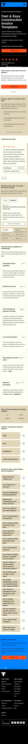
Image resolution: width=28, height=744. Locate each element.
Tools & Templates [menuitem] (18, 703)
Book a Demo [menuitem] (17, 686)
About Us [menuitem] (3, 681)
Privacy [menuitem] (3, 689)
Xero (10, 394)
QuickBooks (17, 394)
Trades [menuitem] (3, 705)
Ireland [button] (3, 715)
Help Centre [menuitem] (17, 691)
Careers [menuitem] (3, 686)
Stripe (10, 371)
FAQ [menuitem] (15, 696)
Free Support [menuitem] (17, 689)
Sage (6, 394)
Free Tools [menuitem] (16, 693)
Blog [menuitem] (15, 708)
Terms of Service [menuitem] (5, 691)
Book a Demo (14, 86)
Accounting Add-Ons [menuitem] (6, 708)
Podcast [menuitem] (16, 705)
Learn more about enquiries (14, 223)
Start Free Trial (14, 50)
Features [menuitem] (3, 703)
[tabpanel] (14, 212)
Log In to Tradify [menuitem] (18, 681)
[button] (2, 178)
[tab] (7, 230)
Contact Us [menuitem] (17, 684)
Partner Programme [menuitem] (6, 684)
